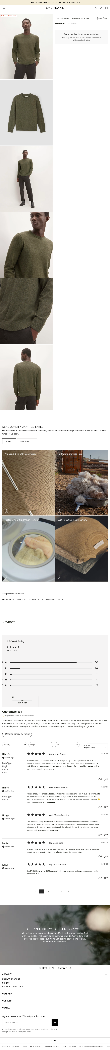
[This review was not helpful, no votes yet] (105, 779)
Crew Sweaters (36, 599)
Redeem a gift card (12, 986)
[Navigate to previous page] (35, 891)
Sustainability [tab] (26, 441)
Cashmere (21, 599)
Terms (28, 1032)
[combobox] (14, 746)
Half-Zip (61, 599)
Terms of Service (52, 1046)
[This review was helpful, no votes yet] (100, 779)
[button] (106, 8)
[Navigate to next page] (74, 891)
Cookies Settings (69, 1046)
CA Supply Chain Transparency (91, 1046)
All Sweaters (8, 599)
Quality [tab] (9, 441)
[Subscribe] (55, 1022)
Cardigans (50, 599)
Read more (50, 769)
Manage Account (11, 979)
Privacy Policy (17, 1032)
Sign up (6, 983)
